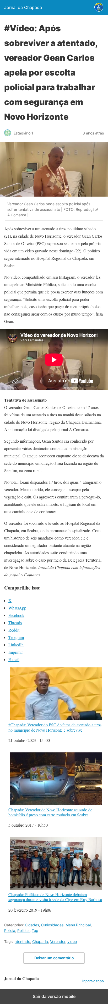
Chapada (40, 941)
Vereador (57, 941)
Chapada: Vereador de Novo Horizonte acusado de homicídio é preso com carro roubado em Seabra (50, 812)
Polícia (9, 930)
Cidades (32, 925)
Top (35, 930)
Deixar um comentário (54, 958)
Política (23, 930)
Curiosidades (52, 925)
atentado (22, 941)
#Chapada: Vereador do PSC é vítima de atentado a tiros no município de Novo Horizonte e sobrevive (54, 727)
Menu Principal (78, 925)
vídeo (72, 941)
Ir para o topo (93, 981)
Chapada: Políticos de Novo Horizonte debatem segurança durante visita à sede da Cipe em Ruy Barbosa (55, 897)
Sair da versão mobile (54, 996)
